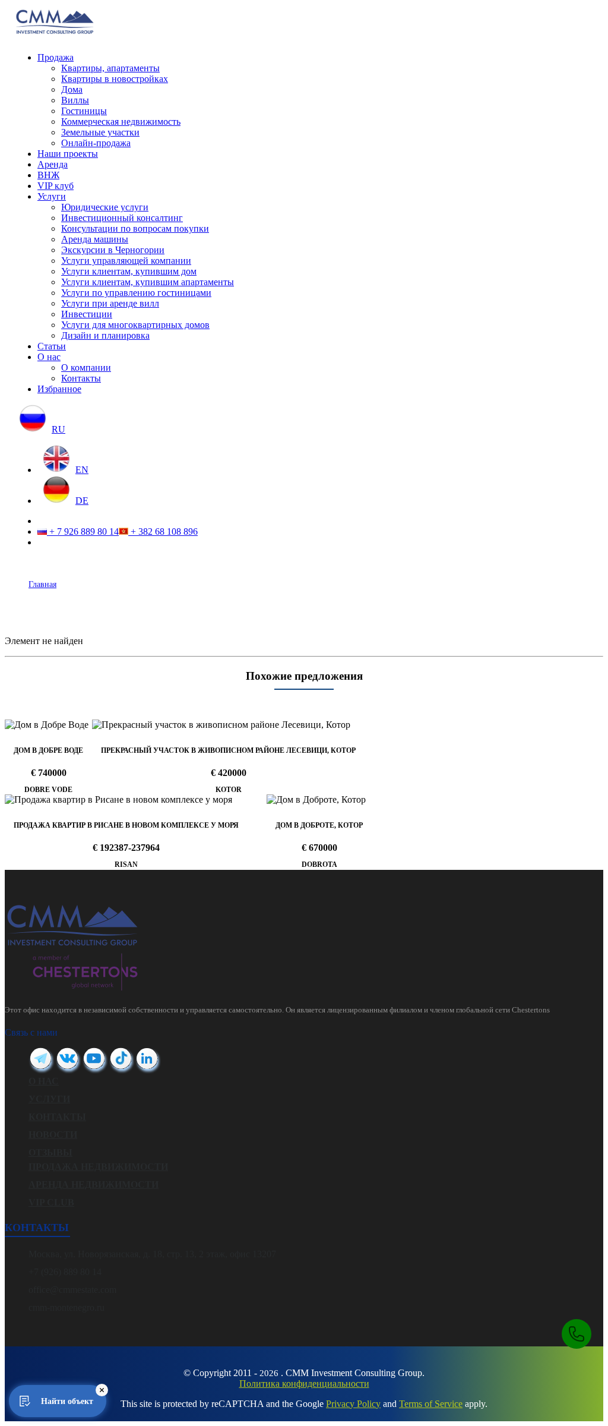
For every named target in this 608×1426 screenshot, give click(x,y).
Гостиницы (84, 111)
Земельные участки (100, 132)
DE (81, 501)
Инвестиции (86, 314)
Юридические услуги (104, 207)
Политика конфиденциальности (304, 1383)
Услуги (51, 196)
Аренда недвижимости (93, 1184)
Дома (72, 89)
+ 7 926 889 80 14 (83, 531)
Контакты (81, 378)
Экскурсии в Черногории (112, 250)
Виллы (75, 100)
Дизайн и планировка (105, 335)
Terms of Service (431, 1404)
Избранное (59, 389)
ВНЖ (48, 175)
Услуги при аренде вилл (110, 303)
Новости (52, 1135)
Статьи (51, 346)
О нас (49, 357)
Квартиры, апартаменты (110, 68)
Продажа (55, 57)
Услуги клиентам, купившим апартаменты (147, 282)
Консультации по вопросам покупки (135, 228)
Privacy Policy (353, 1404)
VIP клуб (55, 186)
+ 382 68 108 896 (163, 531)
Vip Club (51, 1202)
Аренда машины (94, 239)
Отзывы (50, 1152)
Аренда (52, 164)
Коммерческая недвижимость (120, 121)
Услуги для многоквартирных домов (135, 325)
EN (81, 470)
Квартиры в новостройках (114, 79)
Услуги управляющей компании (126, 260)
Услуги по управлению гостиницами (136, 293)
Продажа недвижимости (98, 1167)
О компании (86, 367)
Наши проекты (67, 154)
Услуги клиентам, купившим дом (129, 271)
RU (58, 429)
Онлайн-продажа (96, 143)
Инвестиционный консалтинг (122, 218)
